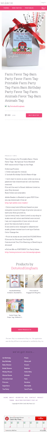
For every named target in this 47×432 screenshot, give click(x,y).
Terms (11, 400)
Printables (29, 8)
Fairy (25, 379)
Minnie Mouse (7, 375)
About (11, 397)
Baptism (27, 368)
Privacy (40, 397)
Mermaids (27, 386)
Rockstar (27, 382)
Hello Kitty (28, 372)
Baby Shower (6, 365)
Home (6, 397)
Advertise (20, 397)
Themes (6, 8)
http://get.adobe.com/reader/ (16, 203)
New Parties (17, 8)
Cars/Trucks (28, 389)
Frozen (26, 365)
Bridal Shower (7, 368)
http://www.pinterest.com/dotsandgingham (22, 252)
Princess (5, 382)
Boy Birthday (6, 361)
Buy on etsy (34, 115)
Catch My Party (23, 3)
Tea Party (5, 389)
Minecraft (27, 361)
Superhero (6, 386)
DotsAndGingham (17, 106)
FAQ (26, 397)
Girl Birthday (6, 358)
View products (24, 329)
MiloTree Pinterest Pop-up (27, 400)
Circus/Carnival (7, 379)
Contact (32, 397)
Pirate (26, 358)
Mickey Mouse (7, 372)
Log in (43, 2)
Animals (27, 375)
